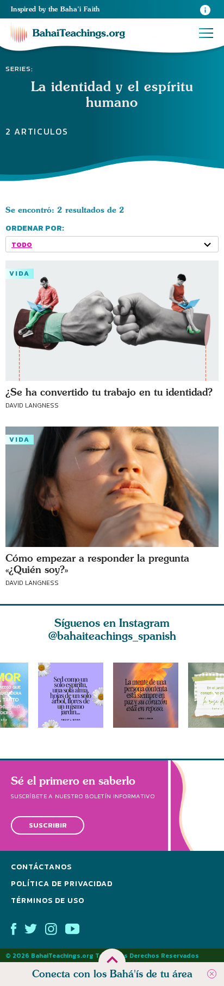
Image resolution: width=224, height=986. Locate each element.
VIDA (19, 273)
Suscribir (48, 825)
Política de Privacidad (62, 883)
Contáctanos (41, 867)
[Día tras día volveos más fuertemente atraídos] (75, 695)
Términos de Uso (47, 900)
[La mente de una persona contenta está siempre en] (150, 695)
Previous (10, 694)
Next (214, 694)
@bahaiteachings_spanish (112, 635)
